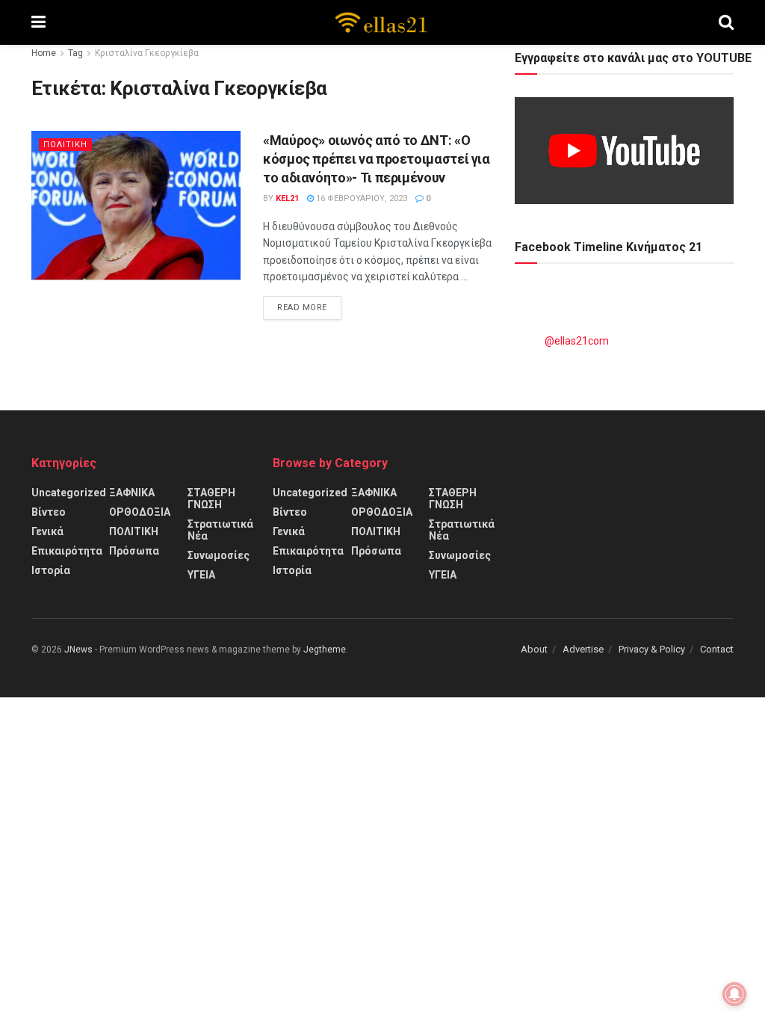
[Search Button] (726, 22)
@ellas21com (577, 341)
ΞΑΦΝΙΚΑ (132, 493)
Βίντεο (48, 512)
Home (43, 53)
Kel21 (287, 198)
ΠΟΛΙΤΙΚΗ (65, 144)
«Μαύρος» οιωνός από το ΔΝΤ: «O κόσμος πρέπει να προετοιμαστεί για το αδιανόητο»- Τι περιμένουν (376, 158)
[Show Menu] (38, 22)
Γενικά (47, 531)
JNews (78, 649)
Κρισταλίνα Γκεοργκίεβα (147, 53)
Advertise (583, 649)
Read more (309, 307)
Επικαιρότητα (66, 551)
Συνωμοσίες (219, 555)
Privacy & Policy (652, 649)
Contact (717, 649)
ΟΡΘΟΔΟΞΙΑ (139, 512)
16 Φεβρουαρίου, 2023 (360, 198)
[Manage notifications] (734, 994)
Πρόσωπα (134, 551)
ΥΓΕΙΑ (201, 575)
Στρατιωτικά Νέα (220, 530)
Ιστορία (50, 570)
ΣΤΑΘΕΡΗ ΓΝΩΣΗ (211, 498)
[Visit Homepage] (381, 22)
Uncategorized (68, 493)
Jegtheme (324, 649)
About (534, 649)
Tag (75, 53)
